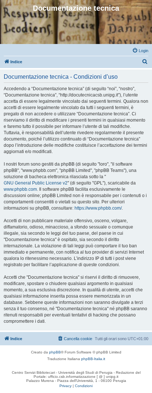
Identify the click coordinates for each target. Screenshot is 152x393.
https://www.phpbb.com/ (98, 208)
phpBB (55, 352)
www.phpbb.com (20, 189)
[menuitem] (140, 50)
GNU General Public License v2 (36, 183)
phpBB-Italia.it (93, 359)
